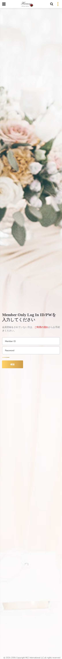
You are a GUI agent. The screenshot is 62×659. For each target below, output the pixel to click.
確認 (12, 364)
